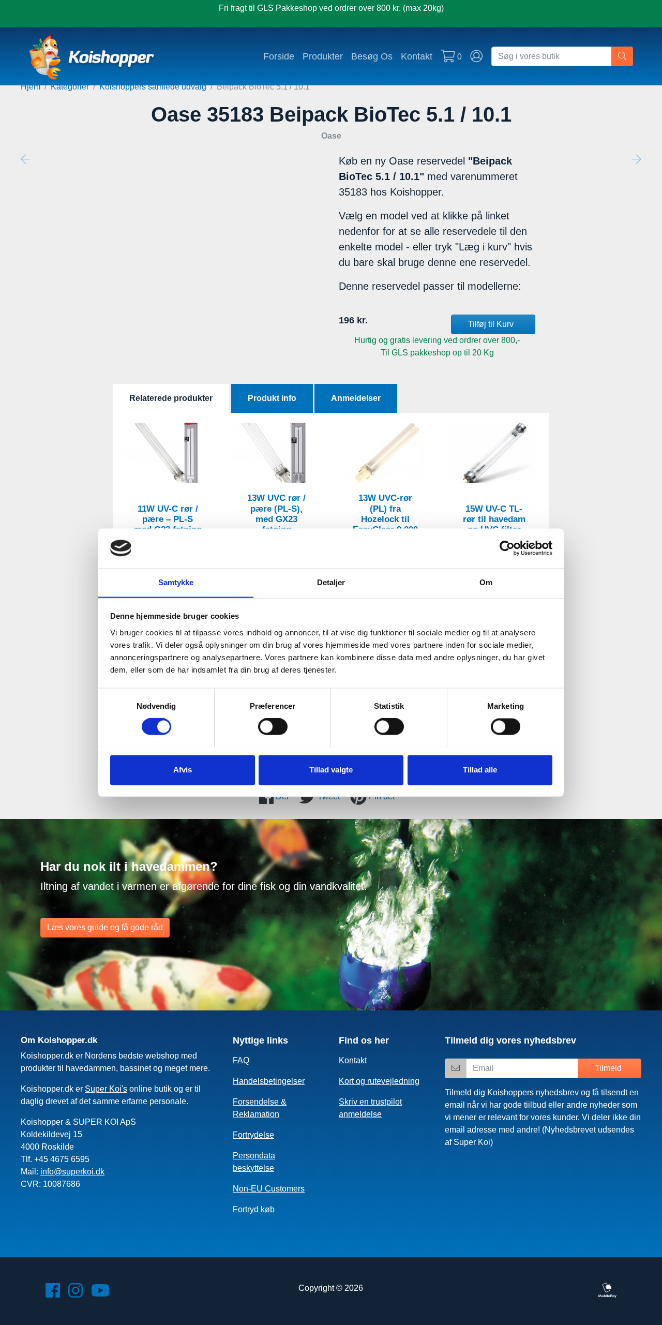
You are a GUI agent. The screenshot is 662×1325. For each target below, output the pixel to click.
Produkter (323, 56)
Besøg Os (372, 56)
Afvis (182, 769)
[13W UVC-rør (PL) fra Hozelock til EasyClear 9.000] (385, 453)
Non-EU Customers (269, 1188)
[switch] (273, 726)
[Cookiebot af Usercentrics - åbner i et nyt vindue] (507, 548)
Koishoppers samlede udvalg (152, 86)
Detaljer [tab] (331, 582)
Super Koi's (106, 1088)
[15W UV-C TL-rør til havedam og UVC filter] (494, 453)
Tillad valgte (331, 769)
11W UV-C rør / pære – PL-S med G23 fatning (168, 519)
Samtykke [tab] (176, 582)
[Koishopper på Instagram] (75, 1293)
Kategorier (70, 86)
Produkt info (272, 398)
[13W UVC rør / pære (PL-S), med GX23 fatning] (277, 453)
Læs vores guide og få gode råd (105, 927)
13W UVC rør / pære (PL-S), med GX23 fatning (276, 513)
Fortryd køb (254, 1209)
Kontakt (416, 56)
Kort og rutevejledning (379, 1081)
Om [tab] (485, 582)
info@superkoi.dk (72, 1171)
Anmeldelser (356, 398)
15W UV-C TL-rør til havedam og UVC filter (494, 519)
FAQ (241, 1060)
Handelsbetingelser (269, 1081)
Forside (278, 56)
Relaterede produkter (171, 398)
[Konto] (476, 56)
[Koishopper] (92, 56)
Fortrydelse (253, 1134)
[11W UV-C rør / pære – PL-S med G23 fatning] (168, 453)
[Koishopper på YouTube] (100, 1293)
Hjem (30, 86)
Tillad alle (480, 769)
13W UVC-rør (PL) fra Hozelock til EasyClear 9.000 (385, 513)
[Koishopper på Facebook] (53, 1293)
